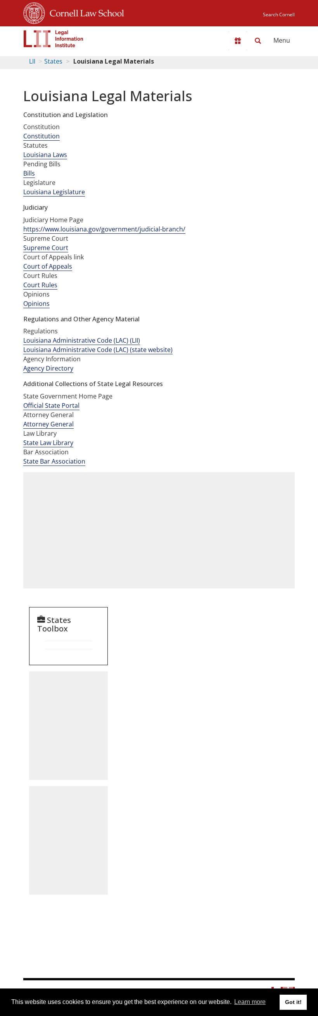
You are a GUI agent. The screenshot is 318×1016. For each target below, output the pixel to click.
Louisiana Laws (45, 154)
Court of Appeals (47, 266)
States (53, 61)
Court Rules (40, 285)
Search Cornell (279, 14)
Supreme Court (45, 247)
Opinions (36, 303)
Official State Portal (51, 405)
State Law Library (48, 442)
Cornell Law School (84, 12)
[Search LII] (258, 40)
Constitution (41, 136)
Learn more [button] (250, 1002)
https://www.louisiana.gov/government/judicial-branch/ (104, 229)
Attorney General (48, 424)
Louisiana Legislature (54, 192)
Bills (29, 173)
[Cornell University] (34, 12)
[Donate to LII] (237, 40)
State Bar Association (54, 461)
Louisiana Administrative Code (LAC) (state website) (98, 349)
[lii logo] (53, 38)
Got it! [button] (293, 1002)
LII (32, 61)
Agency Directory (48, 368)
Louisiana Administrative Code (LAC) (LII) (81, 340)
